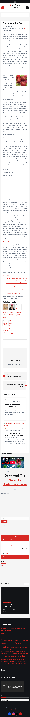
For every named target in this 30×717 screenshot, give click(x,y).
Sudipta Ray (10, 399)
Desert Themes (15, 709)
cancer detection (24, 634)
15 (3, 548)
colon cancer (17, 649)
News (24, 656)
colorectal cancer (24, 649)
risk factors (4, 661)
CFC (5, 649)
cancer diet (5, 637)
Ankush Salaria (10, 428)
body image (22, 628)
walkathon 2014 (19, 663)
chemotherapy (10, 649)
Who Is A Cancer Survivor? (11, 313)
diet (6, 653)
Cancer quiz (21, 637)
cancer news (14, 637)
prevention (3, 659)
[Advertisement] (16, 187)
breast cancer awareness (18, 630)
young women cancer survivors (14, 665)
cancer (4, 634)
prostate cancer (14, 659)
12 (19, 545)
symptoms (22, 661)
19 (19, 548)
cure (16, 651)
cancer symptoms (10, 643)
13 (22, 545)
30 (7, 553)
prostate (8, 659)
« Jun (3, 557)
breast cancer (6, 630)
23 (7, 551)
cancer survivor (19, 640)
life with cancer (16, 656)
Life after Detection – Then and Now (18, 313)
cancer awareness (13, 634)
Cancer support (8, 640)
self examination (11, 661)
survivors (17, 661)
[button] (25, 584)
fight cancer (8, 656)
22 (3, 551)
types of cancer (10, 663)
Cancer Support (13, 28)
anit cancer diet (5, 628)
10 (11, 545)
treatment (3, 663)
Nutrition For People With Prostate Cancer (5, 314)
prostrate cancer (24, 659)
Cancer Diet (6, 28)
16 (7, 548)
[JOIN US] (15, 572)
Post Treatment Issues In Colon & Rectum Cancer (11, 331)
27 (23, 551)
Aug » (26, 557)
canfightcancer (20, 647)
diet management (12, 653)
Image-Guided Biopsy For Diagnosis (5, 330)
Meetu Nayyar (8, 26)
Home (3, 15)
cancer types (14, 647)
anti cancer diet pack (14, 628)
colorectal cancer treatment (7, 651)
